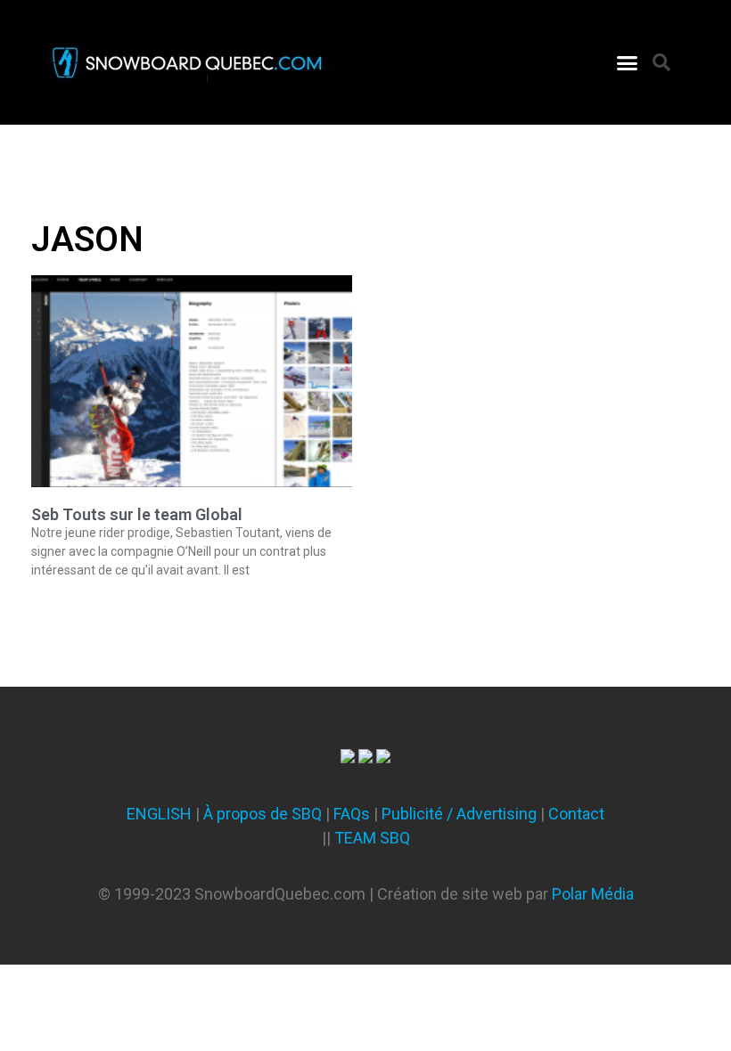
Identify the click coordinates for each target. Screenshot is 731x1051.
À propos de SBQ (262, 813)
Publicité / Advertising (459, 813)
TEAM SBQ (372, 837)
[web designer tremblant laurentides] (348, 757)
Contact (576, 813)
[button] (628, 62)
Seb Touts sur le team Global (136, 514)
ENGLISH (159, 813)
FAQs (351, 813)
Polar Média (593, 893)
